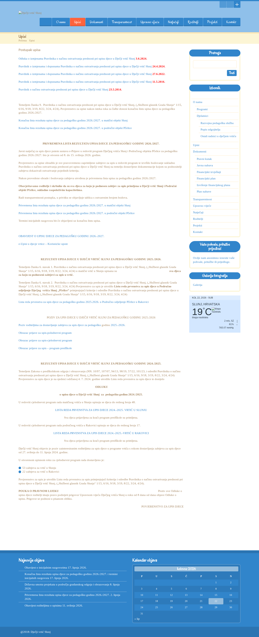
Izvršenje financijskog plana (213, 185)
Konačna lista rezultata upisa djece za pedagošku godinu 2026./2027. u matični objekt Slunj (73, 120)
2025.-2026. (118, 325)
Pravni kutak (204, 158)
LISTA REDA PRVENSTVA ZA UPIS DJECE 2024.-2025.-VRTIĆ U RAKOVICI (101, 433)
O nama (60, 22)
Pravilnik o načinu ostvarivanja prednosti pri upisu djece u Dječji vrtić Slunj (70, 89)
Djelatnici (202, 115)
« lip (137, 618)
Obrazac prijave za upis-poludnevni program (45, 332)
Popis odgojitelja (210, 129)
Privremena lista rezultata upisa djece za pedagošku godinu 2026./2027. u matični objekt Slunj (74, 205)
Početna (23, 40)
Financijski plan (206, 178)
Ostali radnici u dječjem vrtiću (218, 136)
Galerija (197, 284)
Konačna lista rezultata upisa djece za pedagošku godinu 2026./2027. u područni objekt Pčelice (75, 128)
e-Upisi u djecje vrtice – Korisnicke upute (43, 243)
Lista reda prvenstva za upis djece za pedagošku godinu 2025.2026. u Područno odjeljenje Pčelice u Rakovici (84, 301)
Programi (202, 109)
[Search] (223, 4)
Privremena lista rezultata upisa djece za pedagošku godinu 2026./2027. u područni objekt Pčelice (77, 213)
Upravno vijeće (149, 22)
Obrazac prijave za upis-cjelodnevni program (45, 340)
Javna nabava (205, 165)
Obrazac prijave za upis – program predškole (45, 348)
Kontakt (231, 22)
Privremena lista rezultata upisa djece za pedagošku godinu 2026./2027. (67, 594)
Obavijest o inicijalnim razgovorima (46, 567)
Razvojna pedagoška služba (217, 123)
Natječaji (173, 22)
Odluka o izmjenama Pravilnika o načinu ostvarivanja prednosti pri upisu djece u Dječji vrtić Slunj (83, 58)
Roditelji (193, 22)
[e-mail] (230, 4)
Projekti (212, 22)
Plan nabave (204, 191)
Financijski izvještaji (209, 172)
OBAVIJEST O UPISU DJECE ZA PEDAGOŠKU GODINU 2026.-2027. (61, 236)
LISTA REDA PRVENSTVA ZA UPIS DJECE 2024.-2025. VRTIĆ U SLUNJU (101, 410)
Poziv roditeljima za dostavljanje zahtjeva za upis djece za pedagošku (60, 325)
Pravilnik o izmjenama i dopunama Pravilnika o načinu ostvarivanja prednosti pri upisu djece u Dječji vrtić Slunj (92, 66)
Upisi (77, 22)
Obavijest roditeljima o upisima (43, 605)
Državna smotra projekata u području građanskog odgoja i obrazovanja (67, 584)
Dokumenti (96, 22)
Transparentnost (122, 22)
